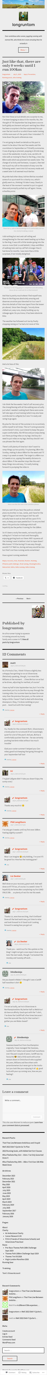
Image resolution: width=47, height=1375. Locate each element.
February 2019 (8, 1205)
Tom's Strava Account (11, 1273)
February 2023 (8, 1178)
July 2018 (6, 1208)
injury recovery (8, 561)
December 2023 (8, 1175)
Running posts (7, 77)
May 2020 (6, 1184)
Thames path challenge (11, 564)
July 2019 (6, 1190)
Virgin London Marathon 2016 (17, 1259)
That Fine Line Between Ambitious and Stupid (21, 1143)
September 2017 (9, 1210)
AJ (11, 770)
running (34, 561)
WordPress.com (8, 1342)
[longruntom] (23, 4)
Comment (36, 1117)
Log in (4, 1334)
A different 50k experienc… (28, 1305)
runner (28, 561)
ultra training (17, 77)
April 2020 (6, 1187)
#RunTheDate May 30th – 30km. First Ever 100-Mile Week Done (22, 1163)
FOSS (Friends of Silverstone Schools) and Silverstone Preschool (22, 1240)
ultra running (20, 567)
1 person (12, 710)
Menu (23, 50)
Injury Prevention (29, 74)
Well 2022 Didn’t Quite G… (32, 1311)
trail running (25, 564)
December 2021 (8, 1181)
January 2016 (7, 1216)
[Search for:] (23, 1350)
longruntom (23, 24)
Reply (43, 714)
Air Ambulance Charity (14, 1233)
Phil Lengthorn (18, 822)
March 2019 (6, 1202)
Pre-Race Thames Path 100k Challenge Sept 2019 (20, 1249)
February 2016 (8, 1213)
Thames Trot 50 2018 (13, 1256)
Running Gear (7, 1262)
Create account (8, 1331)
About (5, 1227)
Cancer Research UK (13, 1236)
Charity (5, 1230)
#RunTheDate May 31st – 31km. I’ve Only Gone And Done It (22, 1156)
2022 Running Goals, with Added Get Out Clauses (22, 1151)
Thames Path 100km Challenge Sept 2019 (22, 1253)
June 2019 (6, 1193)
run (16, 561)
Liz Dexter (15, 876)
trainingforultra (35, 564)
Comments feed (9, 1339)
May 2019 (6, 1196)
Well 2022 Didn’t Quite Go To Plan (16, 1147)
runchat (21, 561)
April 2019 (6, 1199)
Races (4, 1245)
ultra (13, 567)
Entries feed (7, 1337)
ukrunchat (6, 567)
